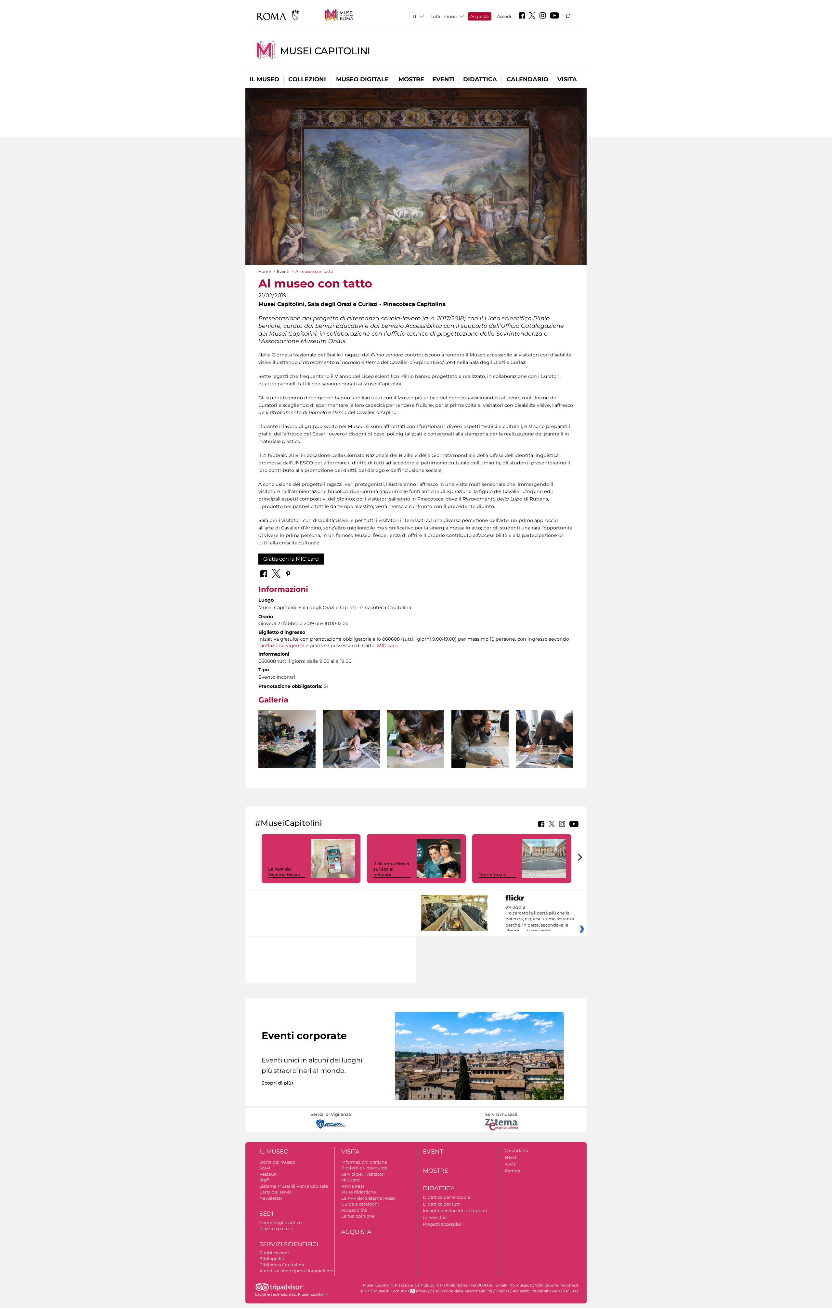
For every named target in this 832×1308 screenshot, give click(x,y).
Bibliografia (271, 1258)
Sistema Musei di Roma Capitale (293, 1186)
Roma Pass (352, 1186)
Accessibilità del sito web (536, 1291)
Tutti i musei (444, 16)
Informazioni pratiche (364, 1162)
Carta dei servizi (276, 1192)
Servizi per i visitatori (363, 1174)
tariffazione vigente (282, 645)
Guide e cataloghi (360, 1204)
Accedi (504, 16)
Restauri (268, 1174)
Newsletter (270, 1198)
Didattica (480, 79)
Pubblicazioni (274, 1252)
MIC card (387, 645)
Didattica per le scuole (446, 1197)
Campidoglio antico (280, 1222)
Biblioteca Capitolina (281, 1264)
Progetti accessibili (443, 1224)
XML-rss (570, 1291)
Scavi (264, 1167)
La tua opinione (358, 1216)
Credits (502, 1291)
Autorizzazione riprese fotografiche (296, 1270)
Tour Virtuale (492, 874)
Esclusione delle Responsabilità (462, 1291)
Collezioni (307, 79)
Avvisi (511, 1164)
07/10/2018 (539, 919)
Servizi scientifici (288, 1244)
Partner (513, 1170)
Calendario (527, 79)
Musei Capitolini (325, 51)
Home (264, 271)
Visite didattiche (358, 1192)
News (510, 1157)
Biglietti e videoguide (364, 1167)
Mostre (411, 79)
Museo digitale (362, 79)
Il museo (264, 79)
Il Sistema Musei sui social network (391, 869)
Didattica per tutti (442, 1204)
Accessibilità (354, 1210)
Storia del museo (277, 1162)
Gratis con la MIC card (291, 559)
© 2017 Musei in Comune (383, 1291)
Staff (264, 1179)
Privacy (423, 1291)
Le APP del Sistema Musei (284, 871)
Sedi (266, 1214)
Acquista (479, 16)
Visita (567, 79)
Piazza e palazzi (276, 1228)
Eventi (443, 79)
